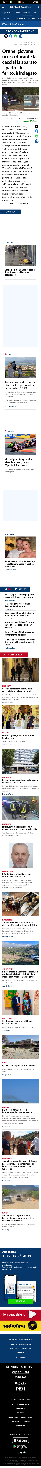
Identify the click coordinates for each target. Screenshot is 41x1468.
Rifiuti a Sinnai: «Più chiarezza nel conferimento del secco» (19, 633)
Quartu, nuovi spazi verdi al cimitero (18, 1065)
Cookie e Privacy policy (20, 1400)
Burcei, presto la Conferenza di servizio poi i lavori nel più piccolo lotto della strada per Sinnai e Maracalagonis (20, 974)
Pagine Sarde (21, 1357)
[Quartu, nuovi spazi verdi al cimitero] (20, 1047)
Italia (35, 13)
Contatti (20, 1413)
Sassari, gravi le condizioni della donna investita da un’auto (19, 614)
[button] (6, 36)
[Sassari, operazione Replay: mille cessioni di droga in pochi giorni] (20, 670)
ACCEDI (35, 2)
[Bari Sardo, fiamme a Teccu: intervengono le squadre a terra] (20, 1091)
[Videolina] (20, 1315)
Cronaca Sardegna (20, 31)
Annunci (20, 1353)
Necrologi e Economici (20, 1404)
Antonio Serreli (9, 609)
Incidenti (31, 18)
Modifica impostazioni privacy (20, 1417)
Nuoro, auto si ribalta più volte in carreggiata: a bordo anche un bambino (19, 625)
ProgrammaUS (7, 13)
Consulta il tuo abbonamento (20, 1340)
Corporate (20, 1426)
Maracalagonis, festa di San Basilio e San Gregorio (17, 604)
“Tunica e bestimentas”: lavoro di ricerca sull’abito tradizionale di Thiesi (20, 642)
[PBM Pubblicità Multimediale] (20, 1388)
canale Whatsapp (30, 121)
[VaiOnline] (20, 1384)
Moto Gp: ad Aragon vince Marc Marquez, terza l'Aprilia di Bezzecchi (19, 462)
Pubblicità (20, 1408)
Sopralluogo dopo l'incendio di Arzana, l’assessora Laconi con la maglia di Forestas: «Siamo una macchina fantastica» (20, 1165)
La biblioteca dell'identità (20, 1348)
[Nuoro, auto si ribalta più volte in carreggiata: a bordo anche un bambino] (20, 808)
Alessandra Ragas (10, 406)
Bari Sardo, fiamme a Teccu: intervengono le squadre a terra (17, 1111)
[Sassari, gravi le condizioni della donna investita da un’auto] (20, 761)
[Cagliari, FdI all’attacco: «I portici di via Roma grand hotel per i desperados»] (20, 255)
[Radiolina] (20, 1326)
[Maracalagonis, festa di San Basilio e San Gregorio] (20, 717)
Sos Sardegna (20, 18)
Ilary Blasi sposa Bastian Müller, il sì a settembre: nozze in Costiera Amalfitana (20, 564)
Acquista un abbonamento (20, 1344)
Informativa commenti (21, 1421)
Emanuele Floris (10, 600)
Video (18, 13)
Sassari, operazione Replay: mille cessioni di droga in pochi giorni (19, 595)
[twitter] (4, 2)
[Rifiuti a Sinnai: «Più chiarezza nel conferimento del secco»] (20, 855)
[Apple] (20, 1440)
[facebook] (7, 2)
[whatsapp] (11, 2)
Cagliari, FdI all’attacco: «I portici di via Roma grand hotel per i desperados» (20, 272)
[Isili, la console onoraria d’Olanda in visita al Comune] (20, 1002)
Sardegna (26, 13)
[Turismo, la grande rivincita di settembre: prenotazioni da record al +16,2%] (20, 367)
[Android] (20, 1446)
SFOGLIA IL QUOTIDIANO (13, 24)
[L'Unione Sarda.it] (20, 7)
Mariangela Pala (10, 648)
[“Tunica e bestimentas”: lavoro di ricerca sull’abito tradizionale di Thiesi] (20, 904)
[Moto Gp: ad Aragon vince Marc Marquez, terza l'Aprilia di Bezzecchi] (20, 444)
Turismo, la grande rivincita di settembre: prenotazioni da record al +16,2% (20, 385)
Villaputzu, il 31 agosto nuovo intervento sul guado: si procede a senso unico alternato (18, 1218)
